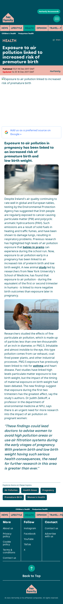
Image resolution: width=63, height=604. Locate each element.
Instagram (30, 528)
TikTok (27, 544)
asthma (38, 366)
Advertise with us (50, 535)
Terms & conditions (9, 551)
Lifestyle (16, 28)
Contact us (9, 558)
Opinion (42, 28)
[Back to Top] (31, 568)
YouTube (29, 539)
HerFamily (55, 71)
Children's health (9, 33)
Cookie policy (7, 543)
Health (29, 28)
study (43, 267)
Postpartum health (26, 33)
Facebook (29, 534)
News (5, 28)
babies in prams (33, 247)
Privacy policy (7, 535)
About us (8, 528)
